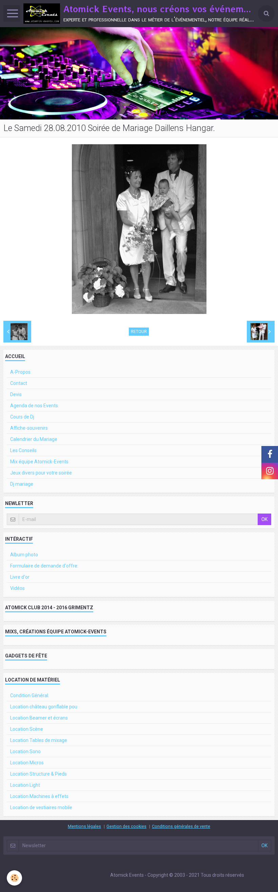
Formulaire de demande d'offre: (44, 566)
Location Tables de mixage (38, 740)
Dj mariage (21, 484)
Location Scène (26, 729)
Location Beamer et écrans (39, 718)
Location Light (25, 785)
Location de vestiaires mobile (41, 807)
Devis (16, 394)
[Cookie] (14, 878)
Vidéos (17, 588)
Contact (18, 383)
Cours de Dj (22, 417)
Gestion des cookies (126, 826)
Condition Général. (29, 695)
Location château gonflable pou (43, 706)
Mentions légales (84, 826)
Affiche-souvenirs (29, 428)
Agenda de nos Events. (34, 405)
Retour (139, 331)
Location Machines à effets (39, 796)
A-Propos (20, 372)
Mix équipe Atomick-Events (39, 461)
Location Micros (27, 762)
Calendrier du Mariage (33, 439)
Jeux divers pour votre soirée (41, 473)
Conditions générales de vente (181, 826)
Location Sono (25, 751)
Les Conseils (23, 450)
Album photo (24, 554)
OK (264, 519)
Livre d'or (19, 577)
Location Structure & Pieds (38, 774)
